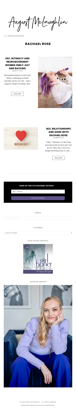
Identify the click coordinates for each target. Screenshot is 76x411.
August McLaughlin (38, 24)
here (53, 405)
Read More (17, 94)
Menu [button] (38, 4)
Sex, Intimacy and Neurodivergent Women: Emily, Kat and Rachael (17, 63)
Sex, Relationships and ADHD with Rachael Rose (58, 132)
